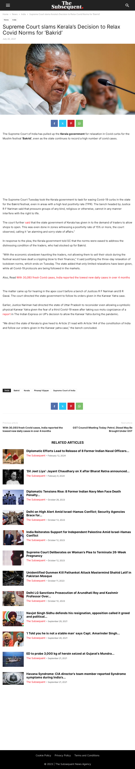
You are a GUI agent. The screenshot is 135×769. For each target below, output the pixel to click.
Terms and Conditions (86, 755)
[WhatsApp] (79, 123)
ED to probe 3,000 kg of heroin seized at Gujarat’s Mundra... (70, 653)
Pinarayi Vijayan (41, 390)
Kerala (27, 390)
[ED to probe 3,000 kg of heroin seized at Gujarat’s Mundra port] (13, 660)
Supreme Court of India (64, 390)
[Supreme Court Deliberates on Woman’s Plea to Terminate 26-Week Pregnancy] (13, 558)
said (28, 222)
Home (5, 14)
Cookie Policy (43, 755)
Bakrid (17, 390)
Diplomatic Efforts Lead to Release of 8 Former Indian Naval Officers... (77, 451)
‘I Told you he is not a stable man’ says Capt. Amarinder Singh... (73, 633)
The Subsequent (35, 455)
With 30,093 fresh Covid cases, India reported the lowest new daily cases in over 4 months (73, 277)
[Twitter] (62, 123)
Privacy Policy (63, 755)
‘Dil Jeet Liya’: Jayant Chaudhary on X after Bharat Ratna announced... (78, 471)
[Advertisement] (67, 170)
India (23, 14)
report (7, 314)
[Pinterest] (71, 123)
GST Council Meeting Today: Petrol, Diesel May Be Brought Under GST (102, 429)
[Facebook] (54, 123)
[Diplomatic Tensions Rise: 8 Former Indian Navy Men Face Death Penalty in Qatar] (13, 497)
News (15, 14)
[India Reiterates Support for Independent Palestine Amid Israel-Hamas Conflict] (13, 538)
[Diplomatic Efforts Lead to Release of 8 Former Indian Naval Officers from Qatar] (13, 457)
